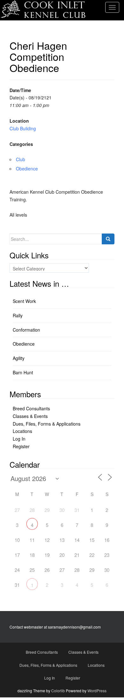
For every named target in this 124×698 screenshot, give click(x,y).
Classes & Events (30, 416)
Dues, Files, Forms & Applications (46, 424)
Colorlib (58, 690)
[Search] (108, 239)
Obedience (27, 168)
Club (20, 159)
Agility (18, 358)
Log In (19, 438)
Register (21, 446)
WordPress (97, 690)
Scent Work (24, 301)
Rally (18, 315)
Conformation (26, 330)
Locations (22, 431)
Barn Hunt (23, 372)
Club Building (23, 128)
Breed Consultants (31, 408)
